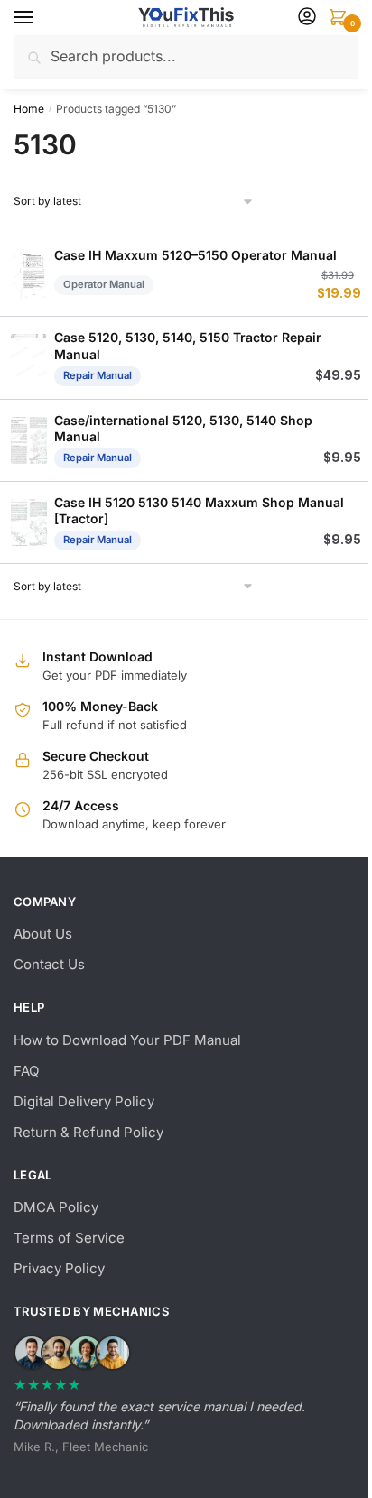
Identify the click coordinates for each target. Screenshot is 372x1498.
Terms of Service (69, 1237)
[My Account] (307, 17)
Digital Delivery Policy (84, 1101)
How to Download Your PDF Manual (127, 1040)
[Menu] (41, 18)
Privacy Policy (59, 1268)
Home (29, 109)
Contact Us (49, 964)
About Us (43, 933)
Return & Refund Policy (88, 1132)
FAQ (26, 1070)
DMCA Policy (56, 1207)
